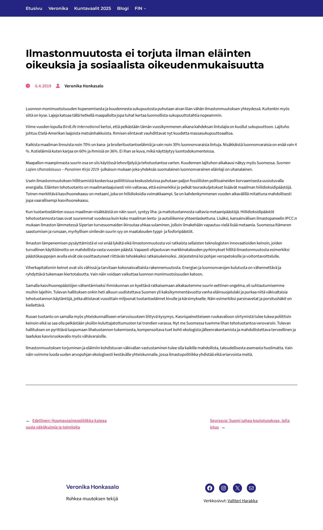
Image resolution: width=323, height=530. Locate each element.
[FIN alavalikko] (145, 8)
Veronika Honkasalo (92, 486)
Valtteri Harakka (243, 501)
